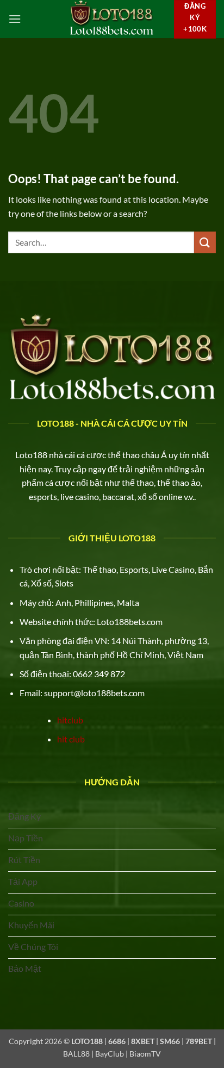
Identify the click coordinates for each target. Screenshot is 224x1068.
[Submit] (205, 242)
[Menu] (14, 18)
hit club (71, 739)
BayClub (109, 1053)
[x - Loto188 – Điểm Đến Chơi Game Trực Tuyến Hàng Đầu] (111, 19)
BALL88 (76, 1053)
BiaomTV (145, 1053)
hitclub (70, 720)
